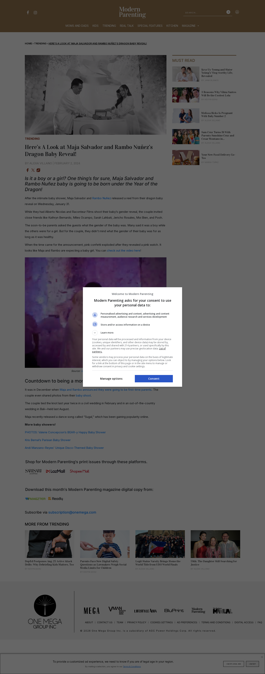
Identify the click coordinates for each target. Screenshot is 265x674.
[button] (132, 332)
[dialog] (132, 337)
